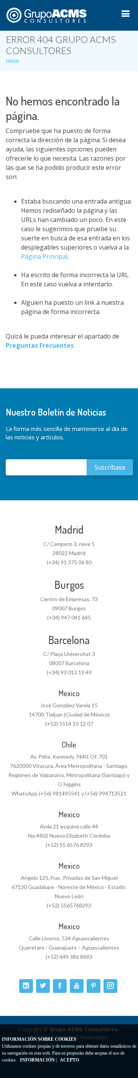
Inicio (12, 60)
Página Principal (44, 256)
